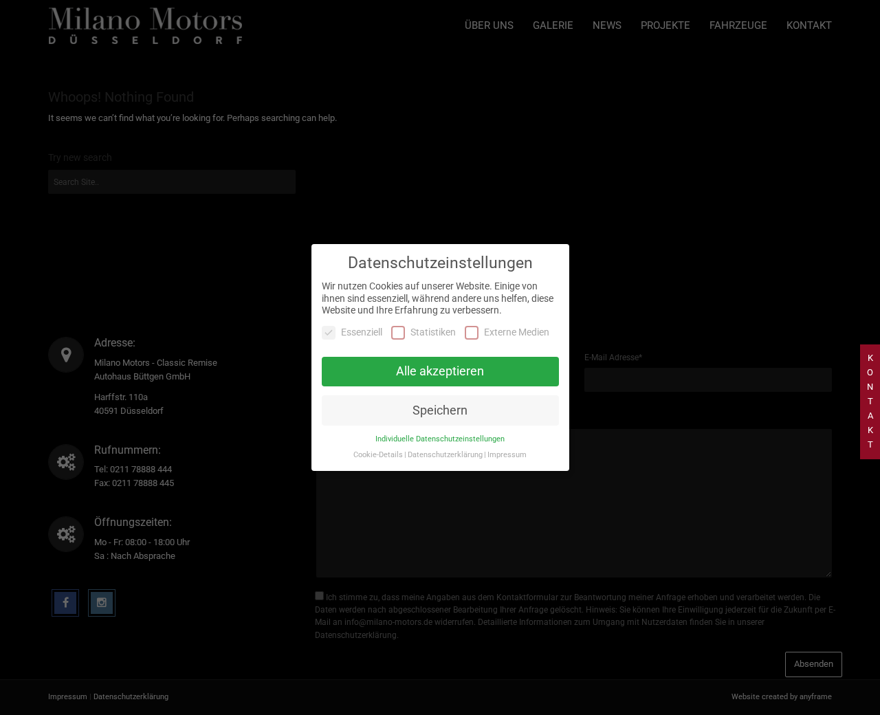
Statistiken (433, 332)
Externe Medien (516, 332)
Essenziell (361, 332)
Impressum (507, 454)
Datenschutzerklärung (445, 454)
